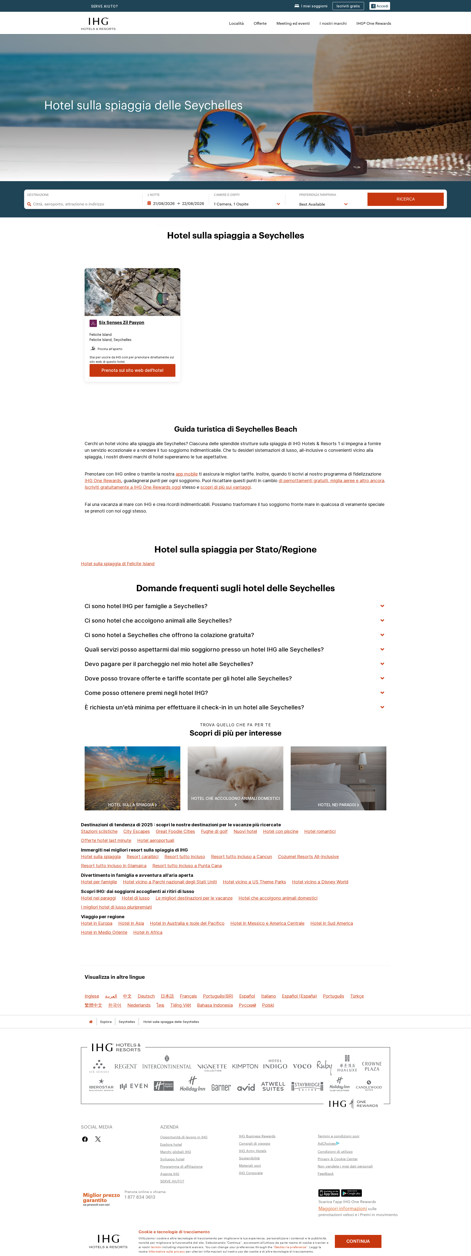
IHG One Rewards (103, 480)
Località (236, 23)
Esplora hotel (171, 1144)
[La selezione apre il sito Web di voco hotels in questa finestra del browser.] (302, 1065)
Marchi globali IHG (175, 1151)
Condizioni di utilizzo (335, 1151)
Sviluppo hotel (172, 1158)
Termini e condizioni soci (338, 1135)
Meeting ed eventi (293, 23)
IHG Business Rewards (257, 1135)
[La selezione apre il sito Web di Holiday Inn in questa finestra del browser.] (192, 1086)
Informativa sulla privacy (167, 1251)
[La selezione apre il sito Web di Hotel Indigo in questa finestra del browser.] (275, 1065)
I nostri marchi (333, 23)
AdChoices (327, 1143)
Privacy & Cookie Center (338, 1158)
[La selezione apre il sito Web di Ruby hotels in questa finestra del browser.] (324, 1065)
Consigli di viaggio (254, 1143)
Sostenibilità (249, 1158)
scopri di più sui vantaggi (225, 487)
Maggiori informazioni (342, 1208)
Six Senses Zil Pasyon (121, 322)
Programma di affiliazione (181, 1166)
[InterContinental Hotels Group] (98, 23)
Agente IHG (169, 1173)
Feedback (326, 1173)
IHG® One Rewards (373, 23)
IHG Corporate (251, 1172)
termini (156, 1246)
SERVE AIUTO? (104, 6)
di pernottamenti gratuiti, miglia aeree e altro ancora (331, 480)
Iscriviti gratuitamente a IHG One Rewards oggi (133, 487)
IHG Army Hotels (252, 1150)
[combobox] (85, 204)
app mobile (187, 474)
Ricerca (406, 199)
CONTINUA (358, 1241)
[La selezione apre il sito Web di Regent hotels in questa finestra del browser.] (125, 1065)
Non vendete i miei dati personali (345, 1166)
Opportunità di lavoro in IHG (184, 1136)
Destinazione (38, 195)
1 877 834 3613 (140, 1196)
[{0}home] (91, 1021)
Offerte (260, 23)
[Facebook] (86, 1139)
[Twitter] (98, 1139)
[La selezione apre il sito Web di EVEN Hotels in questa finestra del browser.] (134, 1086)
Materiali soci (250, 1165)
